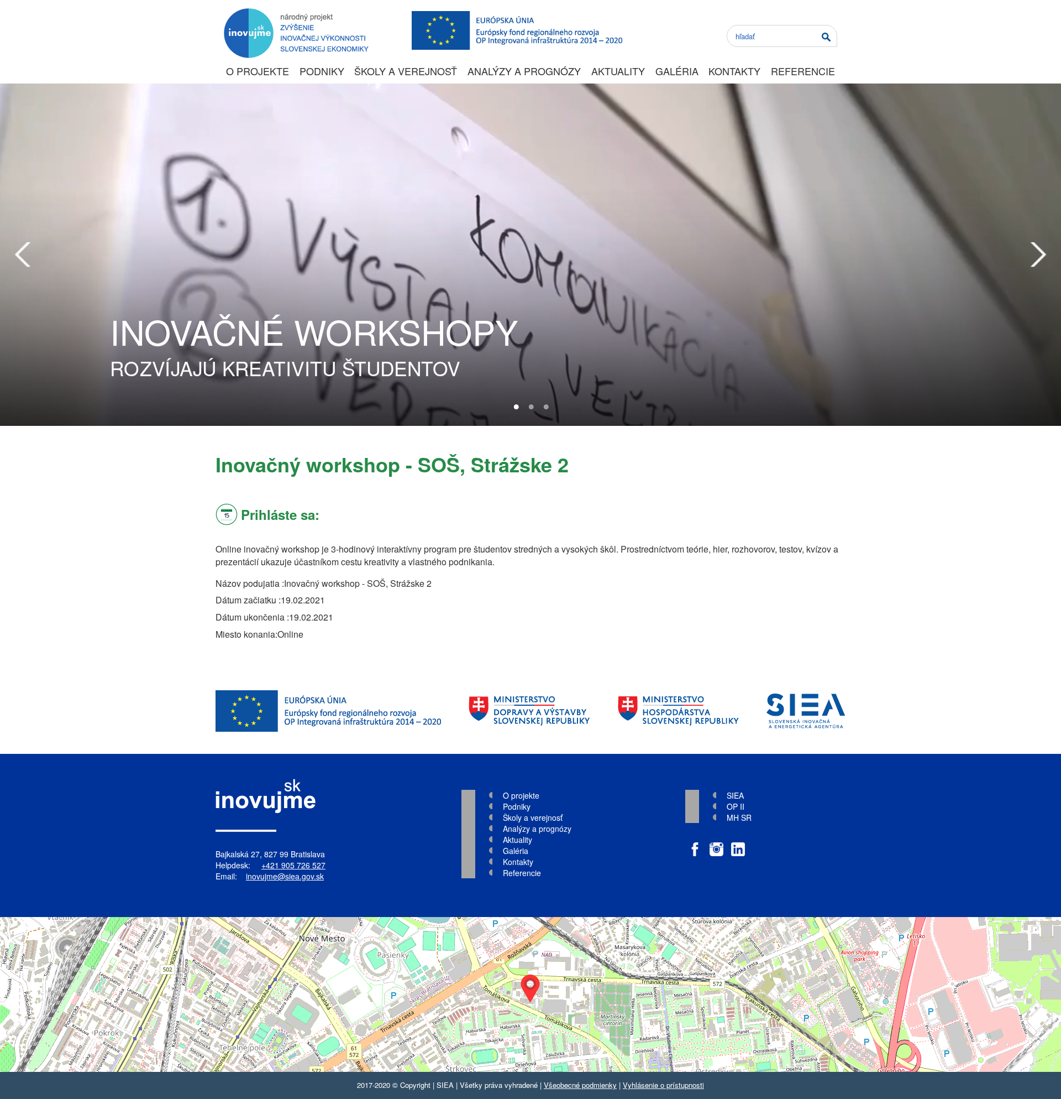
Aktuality (618, 71)
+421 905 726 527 (293, 865)
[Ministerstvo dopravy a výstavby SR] (529, 711)
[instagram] (716, 843)
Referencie (803, 71)
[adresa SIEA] (530, 994)
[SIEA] (805, 711)
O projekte (257, 71)
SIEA (735, 795)
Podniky (322, 71)
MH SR (739, 817)
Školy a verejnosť (405, 71)
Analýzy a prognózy (524, 71)
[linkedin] (738, 843)
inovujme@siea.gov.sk (285, 876)
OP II (735, 806)
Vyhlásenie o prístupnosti (663, 1085)
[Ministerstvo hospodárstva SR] (678, 711)
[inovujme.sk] (294, 14)
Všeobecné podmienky (580, 1085)
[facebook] (695, 843)
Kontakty (734, 71)
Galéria (676, 71)
